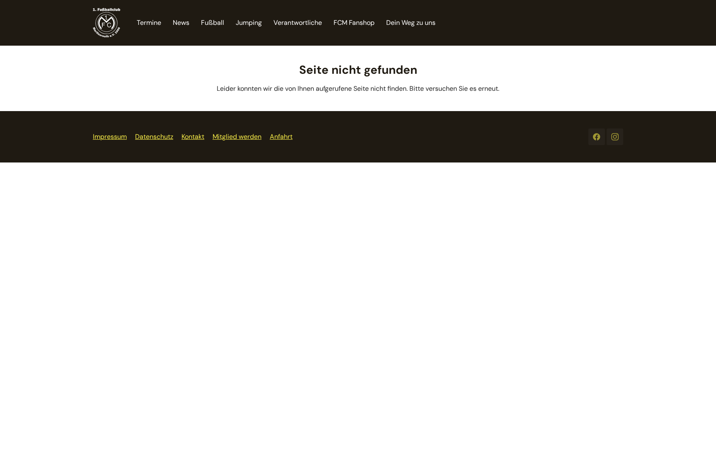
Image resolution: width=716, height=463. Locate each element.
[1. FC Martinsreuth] (106, 23)
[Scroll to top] (698, 445)
